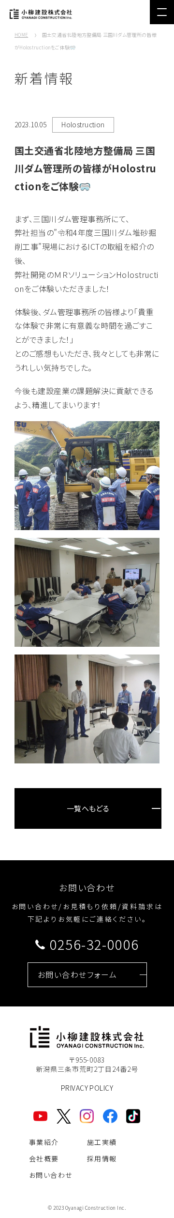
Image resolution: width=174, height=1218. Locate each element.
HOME (21, 34)
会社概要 (44, 1158)
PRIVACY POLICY (87, 1088)
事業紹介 (44, 1142)
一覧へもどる (88, 808)
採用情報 (102, 1158)
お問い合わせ (50, 1175)
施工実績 (102, 1142)
